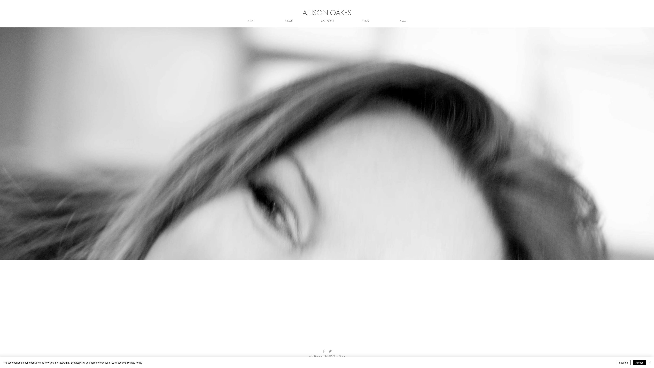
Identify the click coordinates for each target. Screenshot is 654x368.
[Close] (650, 362)
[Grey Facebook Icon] (324, 351)
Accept (639, 362)
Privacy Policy (134, 362)
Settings (623, 362)
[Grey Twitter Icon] (330, 351)
